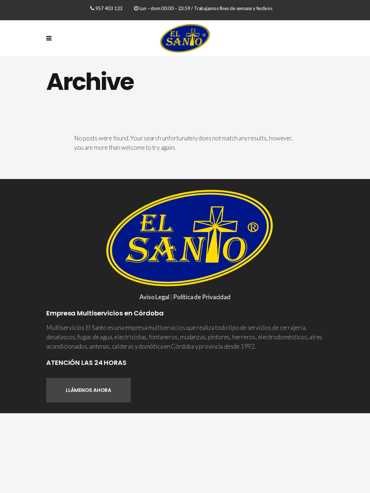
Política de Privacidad (201, 297)
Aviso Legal (154, 297)
